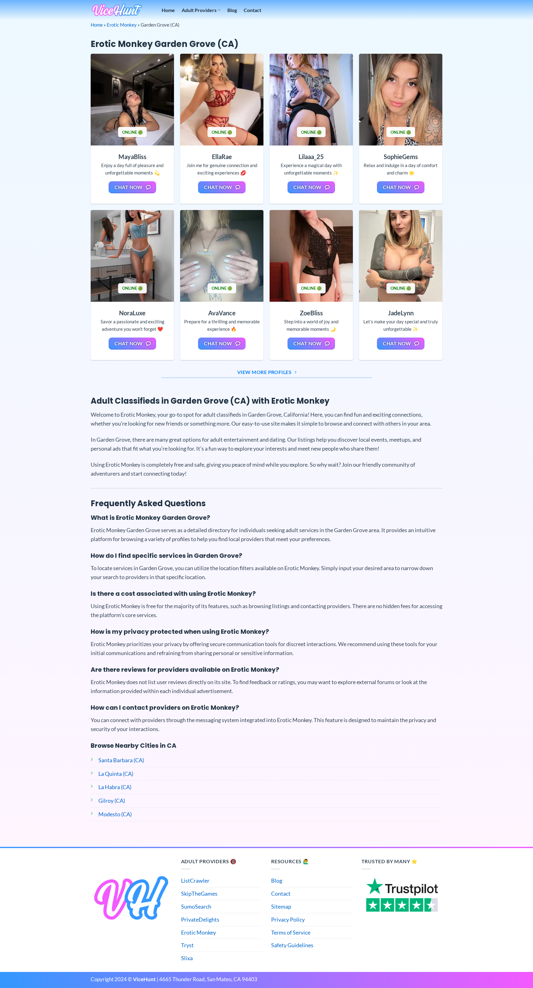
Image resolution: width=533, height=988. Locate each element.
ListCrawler (195, 880)
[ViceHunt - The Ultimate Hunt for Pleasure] (117, 10)
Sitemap (281, 906)
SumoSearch (196, 906)
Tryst (187, 945)
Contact (252, 10)
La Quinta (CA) (115, 773)
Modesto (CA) (115, 814)
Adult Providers (199, 10)
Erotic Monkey (122, 24)
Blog (232, 10)
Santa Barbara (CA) (121, 760)
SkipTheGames (199, 893)
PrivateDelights (200, 919)
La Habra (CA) (114, 787)
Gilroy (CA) (111, 800)
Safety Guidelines (292, 945)
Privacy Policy (288, 919)
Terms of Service (290, 932)
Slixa (187, 958)
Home (168, 10)
